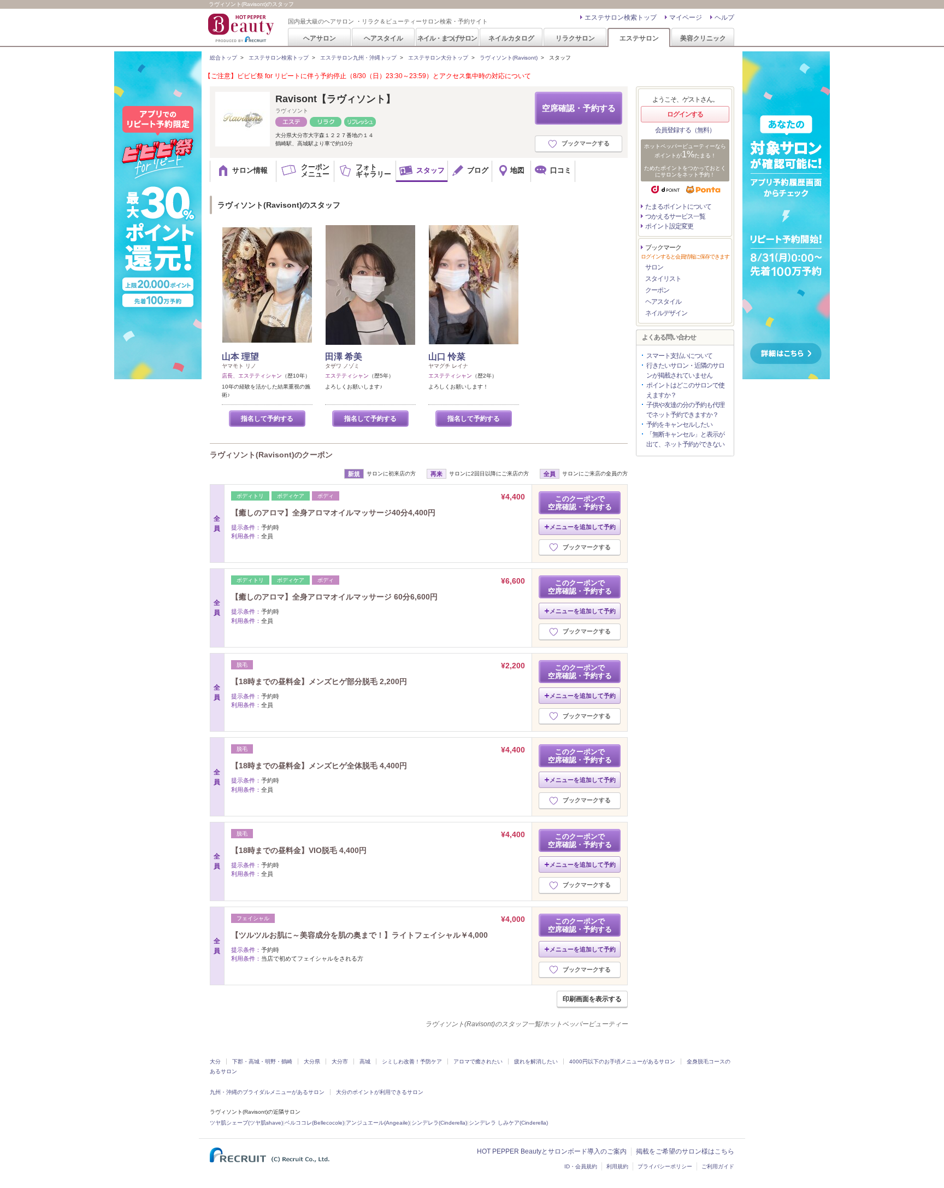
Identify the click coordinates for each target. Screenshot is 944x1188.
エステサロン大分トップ (438, 58)
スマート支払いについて (679, 356)
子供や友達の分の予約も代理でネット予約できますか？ (685, 410)
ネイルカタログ (511, 38)
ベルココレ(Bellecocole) (314, 1123)
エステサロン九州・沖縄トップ (358, 58)
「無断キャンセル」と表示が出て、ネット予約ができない (685, 439)
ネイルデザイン (666, 313)
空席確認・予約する (579, 108)
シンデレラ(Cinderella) (439, 1123)
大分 (215, 1061)
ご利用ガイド (717, 1166)
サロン (654, 267)
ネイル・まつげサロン (446, 38)
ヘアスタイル (383, 38)
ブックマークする (586, 143)
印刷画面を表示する (592, 999)
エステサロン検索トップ (621, 17)
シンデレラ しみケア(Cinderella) (508, 1123)
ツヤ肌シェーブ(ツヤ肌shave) (246, 1123)
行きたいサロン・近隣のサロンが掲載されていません (685, 370)
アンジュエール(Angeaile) (378, 1123)
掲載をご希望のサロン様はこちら (685, 1151)
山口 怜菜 (446, 356)
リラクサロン (575, 38)
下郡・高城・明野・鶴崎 (262, 1061)
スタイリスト (663, 279)
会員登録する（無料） (685, 130)
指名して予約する (267, 418)
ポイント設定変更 (669, 226)
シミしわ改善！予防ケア (412, 1061)
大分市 (340, 1061)
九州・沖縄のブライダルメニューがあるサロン (267, 1092)
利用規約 (617, 1166)
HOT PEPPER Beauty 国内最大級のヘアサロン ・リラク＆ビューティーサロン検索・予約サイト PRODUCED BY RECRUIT (242, 28)
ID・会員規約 (580, 1166)
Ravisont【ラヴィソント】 (335, 98)
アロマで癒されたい (478, 1061)
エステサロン (639, 38)
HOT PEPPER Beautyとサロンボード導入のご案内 (552, 1151)
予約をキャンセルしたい (679, 424)
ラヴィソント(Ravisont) (509, 58)
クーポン (657, 290)
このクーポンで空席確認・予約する (580, 503)
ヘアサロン (319, 38)
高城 (364, 1061)
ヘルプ (724, 17)
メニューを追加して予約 (583, 527)
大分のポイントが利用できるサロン (379, 1092)
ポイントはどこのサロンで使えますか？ (685, 390)
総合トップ (223, 58)
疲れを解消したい (536, 1061)
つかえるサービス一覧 (675, 216)
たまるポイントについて (678, 206)
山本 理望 (240, 356)
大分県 (312, 1061)
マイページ (685, 17)
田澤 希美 (343, 356)
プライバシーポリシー (665, 1166)
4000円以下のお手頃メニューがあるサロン (622, 1061)
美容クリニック (703, 38)
